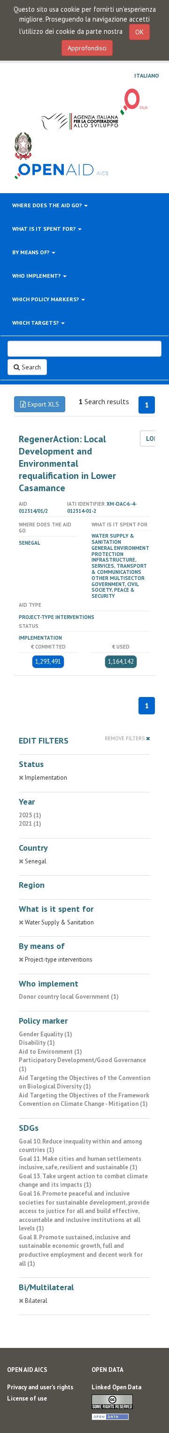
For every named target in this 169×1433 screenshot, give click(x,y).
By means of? (31, 252)
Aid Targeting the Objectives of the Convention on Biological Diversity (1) (84, 1082)
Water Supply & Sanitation (113, 538)
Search (30, 367)
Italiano (146, 75)
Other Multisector (118, 578)
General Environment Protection (120, 551)
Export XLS (42, 404)
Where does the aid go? (47, 205)
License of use (27, 1398)
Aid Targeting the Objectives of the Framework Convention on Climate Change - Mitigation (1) (84, 1099)
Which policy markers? (46, 299)
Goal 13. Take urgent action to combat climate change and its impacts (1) (83, 1180)
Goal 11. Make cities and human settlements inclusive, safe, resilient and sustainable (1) (80, 1163)
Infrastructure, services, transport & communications (119, 565)
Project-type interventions (56, 617)
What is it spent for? (44, 228)
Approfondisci (87, 48)
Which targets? (36, 322)
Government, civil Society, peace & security (115, 590)
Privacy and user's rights (40, 1387)
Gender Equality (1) (45, 1034)
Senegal (29, 543)
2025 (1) (30, 815)
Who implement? (37, 275)
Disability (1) (37, 1043)
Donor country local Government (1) (69, 997)
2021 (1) (30, 824)
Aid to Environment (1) (50, 1052)
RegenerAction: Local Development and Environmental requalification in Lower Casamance (67, 463)
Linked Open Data (116, 1387)
